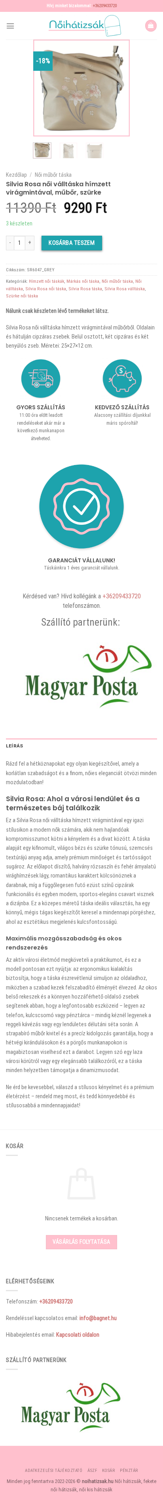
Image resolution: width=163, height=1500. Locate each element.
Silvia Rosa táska (85, 288)
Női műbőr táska (53, 174)
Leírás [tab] (14, 746)
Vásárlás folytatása (81, 1242)
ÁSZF (92, 1470)
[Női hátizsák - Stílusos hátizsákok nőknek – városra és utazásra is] (81, 25)
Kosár (108, 1470)
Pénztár (129, 1470)
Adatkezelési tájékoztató (53, 1470)
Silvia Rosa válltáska (124, 288)
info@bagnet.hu (98, 1318)
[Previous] (45, 88)
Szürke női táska (22, 296)
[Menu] (10, 26)
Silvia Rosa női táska (45, 288)
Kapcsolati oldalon (77, 1334)
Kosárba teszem (72, 242)
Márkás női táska (82, 281)
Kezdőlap (16, 174)
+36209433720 (105, 5)
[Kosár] (151, 26)
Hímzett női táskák (46, 281)
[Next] (118, 88)
